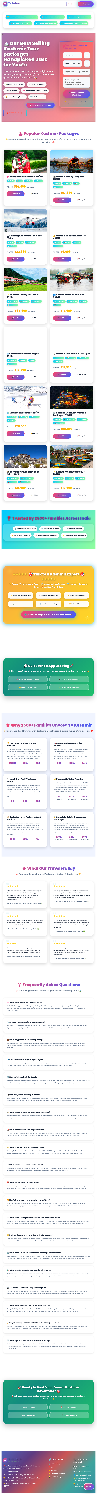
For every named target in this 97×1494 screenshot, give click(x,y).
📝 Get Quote (35, 194)
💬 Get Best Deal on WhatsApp (40, 105)
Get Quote (71, 4)
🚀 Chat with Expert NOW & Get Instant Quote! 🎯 (49, 614)
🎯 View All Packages (15, 113)
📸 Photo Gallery (54, 1477)
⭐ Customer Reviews (56, 1474)
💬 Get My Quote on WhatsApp (76, 93)
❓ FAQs (51, 1467)
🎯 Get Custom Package (69, 1407)
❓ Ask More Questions (28, 1407)
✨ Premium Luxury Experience (69, 687)
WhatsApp (86, 4)
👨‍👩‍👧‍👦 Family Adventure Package (69, 679)
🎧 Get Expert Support (69, 1415)
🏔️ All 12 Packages (55, 1464)
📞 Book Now (15, 194)
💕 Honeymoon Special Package (28, 679)
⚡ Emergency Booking (28, 1415)
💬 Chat (89, 1486)
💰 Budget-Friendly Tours (28, 687)
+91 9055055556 (12, 1471)
